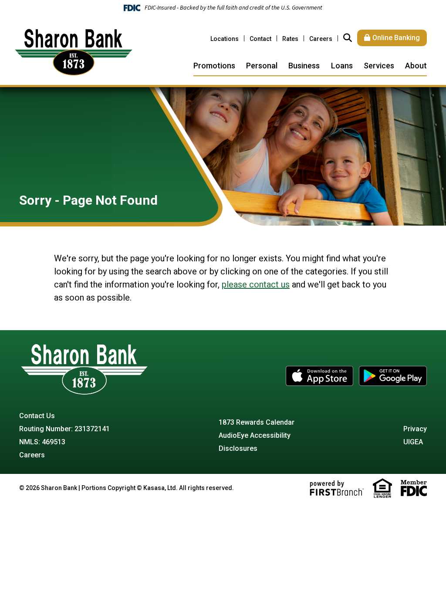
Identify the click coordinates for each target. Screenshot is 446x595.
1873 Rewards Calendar (256, 422)
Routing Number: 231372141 (64, 429)
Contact (260, 38)
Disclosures (238, 448)
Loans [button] (342, 65)
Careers (320, 38)
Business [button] (304, 65)
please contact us (256, 284)
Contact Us (37, 416)
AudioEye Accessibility (255, 435)
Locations (224, 38)
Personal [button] (261, 65)
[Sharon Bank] (74, 52)
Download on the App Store (320, 376)
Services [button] (379, 65)
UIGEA (413, 442)
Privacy (415, 429)
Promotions (214, 65)
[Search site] (347, 38)
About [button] (416, 65)
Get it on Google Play (393, 376)
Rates (290, 38)
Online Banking (396, 38)
